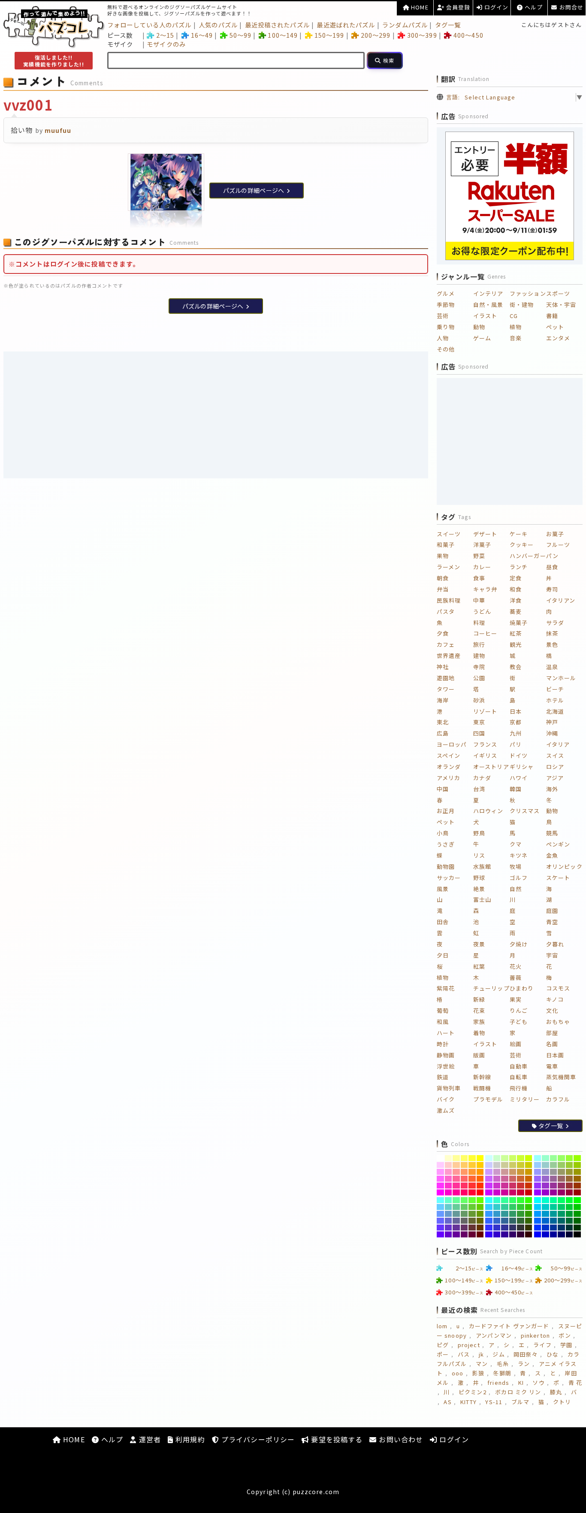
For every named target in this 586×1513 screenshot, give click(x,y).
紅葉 (479, 966)
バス (464, 1354)
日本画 (555, 1055)
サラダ (555, 622)
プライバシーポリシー (257, 1439)
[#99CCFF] (537, 1165)
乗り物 (446, 327)
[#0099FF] (537, 1214)
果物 (443, 556)
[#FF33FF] (440, 1186)
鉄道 (443, 1077)
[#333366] (513, 1228)
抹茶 (552, 633)
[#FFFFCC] (448, 1158)
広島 (443, 733)
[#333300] (528, 1228)
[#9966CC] (545, 1179)
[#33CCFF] (488, 1207)
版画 (479, 1055)
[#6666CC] (448, 1221)
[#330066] (513, 1234)
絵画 (516, 1044)
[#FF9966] (464, 1172)
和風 (443, 1022)
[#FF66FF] (440, 1179)
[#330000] (528, 1234)
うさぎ (446, 844)
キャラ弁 (485, 589)
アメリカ (448, 778)
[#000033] (569, 1234)
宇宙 (552, 955)
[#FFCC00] (480, 1165)
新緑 (479, 999)
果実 (516, 999)
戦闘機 (482, 1088)
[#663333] (472, 1228)
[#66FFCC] (448, 1200)
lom (442, 1326)
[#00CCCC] (545, 1207)
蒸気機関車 (561, 1077)
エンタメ (558, 338)
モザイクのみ (166, 43)
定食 (516, 578)
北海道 (555, 711)
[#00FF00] (577, 1200)
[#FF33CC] (448, 1186)
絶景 (479, 889)
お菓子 (555, 534)
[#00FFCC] (545, 1200)
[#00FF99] (553, 1200)
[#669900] (480, 1214)
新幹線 (482, 1077)
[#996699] (553, 1179)
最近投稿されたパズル (277, 24)
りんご (519, 1010)
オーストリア (491, 767)
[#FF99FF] (440, 1172)
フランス (485, 744)
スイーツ (449, 534)
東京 (479, 722)
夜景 (479, 944)
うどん (482, 611)
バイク (446, 1099)
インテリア (488, 293)
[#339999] (504, 1214)
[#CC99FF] (488, 1172)
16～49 (202, 34)
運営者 (148, 1439)
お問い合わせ (400, 1439)
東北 (443, 722)
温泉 (552, 667)
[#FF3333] (472, 1186)
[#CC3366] (513, 1186)
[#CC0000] (528, 1192)
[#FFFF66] (464, 1158)
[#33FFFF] (488, 1200)
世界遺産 (449, 655)
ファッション (528, 293)
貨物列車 (449, 1088)
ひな (553, 1354)
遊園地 (446, 678)
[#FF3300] (480, 1186)
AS (447, 1402)
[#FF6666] (464, 1179)
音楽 (516, 338)
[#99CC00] (577, 1165)
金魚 (552, 855)
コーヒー (485, 633)
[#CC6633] (520, 1179)
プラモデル (488, 1099)
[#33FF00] (528, 1200)
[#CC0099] (504, 1192)
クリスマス (525, 811)
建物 (479, 655)
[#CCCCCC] (497, 1165)
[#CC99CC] (497, 1172)
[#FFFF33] (472, 1158)
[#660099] (456, 1234)
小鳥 (443, 833)
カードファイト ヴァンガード (509, 1326)
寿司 (552, 589)
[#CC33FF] (488, 1186)
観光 (516, 644)
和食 (516, 589)
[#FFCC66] (464, 1165)
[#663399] (456, 1228)
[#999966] (561, 1172)
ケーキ (519, 534)
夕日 (443, 955)
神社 (443, 667)
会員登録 (457, 7)
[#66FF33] (472, 1200)
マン (482, 1364)
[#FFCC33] (472, 1165)
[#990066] (561, 1192)
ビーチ (555, 689)
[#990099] (553, 1192)
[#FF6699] (456, 1179)
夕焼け (519, 944)
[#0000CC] (545, 1234)
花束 (479, 1010)
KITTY (468, 1402)
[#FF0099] (456, 1192)
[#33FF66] (513, 1200)
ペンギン (558, 844)
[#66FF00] (480, 1200)
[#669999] (456, 1214)
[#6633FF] (440, 1228)
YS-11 (493, 1402)
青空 (552, 922)
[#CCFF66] (513, 1158)
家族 (479, 1022)
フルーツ (558, 544)
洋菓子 (482, 544)
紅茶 (516, 633)
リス (479, 855)
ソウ (538, 1382)
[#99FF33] (569, 1158)
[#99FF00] (577, 1158)
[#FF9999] (456, 1172)
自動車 (519, 1066)
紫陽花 (446, 988)
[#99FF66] (561, 1158)
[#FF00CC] (448, 1192)
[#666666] (464, 1221)
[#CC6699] (504, 1179)
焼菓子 (519, 622)
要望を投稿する (335, 1439)
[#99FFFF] (537, 1158)
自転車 (519, 1077)
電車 (552, 1066)
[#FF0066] (464, 1192)
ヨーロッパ (452, 744)
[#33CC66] (513, 1207)
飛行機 (519, 1088)
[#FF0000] (480, 1192)
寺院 (479, 667)
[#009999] (553, 1214)
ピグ (443, 1345)
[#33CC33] (520, 1207)
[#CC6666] (513, 1179)
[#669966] (464, 1214)
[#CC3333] (520, 1186)
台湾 (479, 789)
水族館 (482, 866)
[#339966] (513, 1214)
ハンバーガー (528, 556)
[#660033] (472, 1234)
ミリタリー (525, 1099)
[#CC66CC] (497, 1179)
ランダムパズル (405, 24)
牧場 (516, 866)
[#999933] (569, 1172)
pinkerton (535, 1335)
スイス (555, 755)
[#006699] (553, 1221)
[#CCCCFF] (488, 1165)
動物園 (446, 866)
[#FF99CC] (448, 1172)
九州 (516, 733)
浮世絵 (446, 1066)
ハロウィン (488, 811)
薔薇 (516, 977)
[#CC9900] (528, 1172)
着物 (479, 1033)
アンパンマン (494, 1335)
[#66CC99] (456, 1207)
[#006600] (577, 1221)
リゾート (485, 711)
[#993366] (561, 1186)
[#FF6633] (472, 1179)
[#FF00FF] (440, 1192)
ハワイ (519, 778)
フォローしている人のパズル (149, 24)
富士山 (482, 899)
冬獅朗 (502, 1373)
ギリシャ (522, 767)
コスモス (558, 988)
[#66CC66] (464, 1207)
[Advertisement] (216, 415)
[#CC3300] (528, 1186)
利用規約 (189, 1439)
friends (498, 1382)
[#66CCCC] (448, 1207)
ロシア (555, 767)
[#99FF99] (553, 1158)
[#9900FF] (537, 1192)
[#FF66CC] (448, 1179)
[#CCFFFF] (488, 1158)
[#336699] (504, 1221)
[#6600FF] (440, 1234)
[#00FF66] (561, 1200)
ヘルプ (533, 7)
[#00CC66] (561, 1207)
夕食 (443, 633)
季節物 (446, 304)
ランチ (519, 567)
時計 (443, 1044)
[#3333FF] (488, 1228)
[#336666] (513, 1221)
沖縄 (552, 733)
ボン (565, 1335)
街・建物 (522, 304)
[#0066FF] (537, 1221)
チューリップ (491, 988)
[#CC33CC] (497, 1186)
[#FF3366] (464, 1186)
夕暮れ (555, 944)
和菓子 (446, 544)
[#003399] (553, 1228)
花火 (516, 966)
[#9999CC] (545, 1172)
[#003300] (577, 1228)
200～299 (375, 34)
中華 (479, 600)
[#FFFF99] (456, 1158)
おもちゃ (558, 1022)
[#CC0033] (520, 1192)
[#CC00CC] (497, 1192)
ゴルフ (519, 878)
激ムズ (446, 1110)
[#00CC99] (553, 1207)
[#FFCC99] (456, 1165)
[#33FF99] (504, 1200)
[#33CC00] (528, 1207)
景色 (552, 644)
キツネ (519, 855)
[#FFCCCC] (448, 1165)
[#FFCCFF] (440, 1165)
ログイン (496, 7)
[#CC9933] (520, 1172)
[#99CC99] (553, 1165)
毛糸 (503, 1364)
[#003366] (561, 1228)
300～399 (422, 34)
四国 (479, 733)
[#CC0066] (513, 1192)
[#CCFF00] (528, 1158)
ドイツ (519, 755)
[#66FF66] (464, 1200)
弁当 (443, 589)
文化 (552, 1010)
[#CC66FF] (488, 1179)
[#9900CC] (545, 1192)
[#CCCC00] (528, 1165)
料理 (479, 622)
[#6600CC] (448, 1234)
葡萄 (443, 1010)
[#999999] (553, 1172)
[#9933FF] (537, 1186)
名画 (552, 1044)
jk (481, 1354)
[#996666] (561, 1179)
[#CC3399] (504, 1186)
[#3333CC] (497, 1228)
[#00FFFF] (537, 1200)
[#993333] (569, 1186)
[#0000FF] (537, 1234)
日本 (516, 711)
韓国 (516, 789)
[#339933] (520, 1214)
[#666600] (480, 1221)
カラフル (558, 1099)
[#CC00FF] (488, 1192)
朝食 (443, 578)
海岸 (443, 700)
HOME (419, 7)
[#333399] (504, 1228)
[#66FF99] (456, 1200)
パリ (516, 744)
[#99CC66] (561, 1165)
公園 (479, 678)
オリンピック (564, 866)
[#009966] (561, 1214)
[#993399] (553, 1186)
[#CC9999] (504, 1172)
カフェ (446, 644)
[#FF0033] (472, 1192)
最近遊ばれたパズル (346, 24)
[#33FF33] (520, 1200)
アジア (555, 778)
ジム (498, 1354)
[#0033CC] (545, 1228)
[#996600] (577, 1179)
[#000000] (577, 1234)
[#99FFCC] (545, 1158)
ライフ (542, 1345)
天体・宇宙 (561, 304)
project (469, 1345)
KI (521, 1382)
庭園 (552, 911)
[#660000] (480, 1234)
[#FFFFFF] (440, 1158)
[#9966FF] (537, 1179)
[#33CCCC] (497, 1207)
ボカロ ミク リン (518, 1392)
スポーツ (558, 293)
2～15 (165, 34)
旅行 (479, 644)
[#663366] (464, 1228)
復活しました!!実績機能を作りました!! (53, 61)
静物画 (446, 1055)
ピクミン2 (472, 1392)
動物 (479, 327)
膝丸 (556, 1392)
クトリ (562, 1402)
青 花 (575, 1382)
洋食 (516, 600)
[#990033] (569, 1192)
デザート (485, 534)
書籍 (552, 316)
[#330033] (520, 1234)
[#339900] (528, 1214)
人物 (443, 338)
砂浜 (479, 700)
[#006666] (561, 1221)
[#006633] (569, 1221)
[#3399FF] (488, 1214)
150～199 (329, 34)
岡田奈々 (526, 1354)
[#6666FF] (440, 1221)
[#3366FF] (488, 1221)
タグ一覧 (448, 24)
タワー (446, 689)
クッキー (522, 544)
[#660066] (464, 1234)
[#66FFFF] (440, 1200)
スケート (558, 878)
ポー (443, 1354)
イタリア (558, 744)
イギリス (485, 755)
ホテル (555, 700)
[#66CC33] (472, 1207)
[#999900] (577, 1172)
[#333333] (520, 1228)
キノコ (555, 999)
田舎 (443, 922)
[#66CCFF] (440, 1207)
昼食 (552, 567)
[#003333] (569, 1228)
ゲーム (482, 338)
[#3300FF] (488, 1234)
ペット (555, 327)
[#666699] (456, 1221)
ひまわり (522, 988)
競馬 (552, 833)
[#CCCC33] (520, 1165)
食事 (479, 578)
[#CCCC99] (504, 1165)
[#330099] (504, 1234)
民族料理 (449, 600)
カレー (482, 567)
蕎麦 (516, 611)
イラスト (485, 316)
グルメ (446, 293)
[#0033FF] (537, 1228)
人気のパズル (218, 24)
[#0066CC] (545, 1221)
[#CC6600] (528, 1179)
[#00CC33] (569, 1207)
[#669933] (472, 1214)
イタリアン (561, 600)
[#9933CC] (545, 1186)
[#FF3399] (456, 1186)
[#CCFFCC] (497, 1158)
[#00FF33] (569, 1200)
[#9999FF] (537, 1172)
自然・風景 (488, 304)
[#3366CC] (497, 1221)
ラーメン (448, 567)
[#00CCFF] (537, 1207)
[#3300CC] (497, 1234)
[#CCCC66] (513, 1165)
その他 (446, 349)
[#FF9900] (480, 1172)
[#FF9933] (472, 1172)
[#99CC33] (569, 1165)
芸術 (443, 316)
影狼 (478, 1373)
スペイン (448, 755)
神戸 (552, 722)
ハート (446, 1033)
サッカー (449, 878)
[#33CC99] (504, 1207)
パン (552, 556)
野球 (479, 878)
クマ (516, 844)
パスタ (446, 611)
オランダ (449, 767)
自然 (516, 889)
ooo (457, 1373)
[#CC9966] (513, 1172)
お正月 (446, 811)
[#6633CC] (448, 1228)
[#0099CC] (545, 1214)
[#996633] (569, 1179)
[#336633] (520, 1221)
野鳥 (479, 833)
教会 (516, 667)
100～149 (283, 34)
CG (514, 316)
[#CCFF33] (520, 1158)
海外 (552, 789)
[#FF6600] (480, 1179)
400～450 (468, 34)
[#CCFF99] (504, 1158)
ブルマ (520, 1402)
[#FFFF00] (480, 1158)
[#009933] (569, 1214)
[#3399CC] (497, 1214)
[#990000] (577, 1192)
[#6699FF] (440, 1214)
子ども (519, 1022)
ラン (524, 1364)
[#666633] (472, 1221)
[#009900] (577, 1214)
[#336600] (528, 1221)
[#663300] (480, 1228)
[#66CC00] (480, 1207)
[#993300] (577, 1186)
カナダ (482, 778)
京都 (516, 722)
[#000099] (553, 1234)
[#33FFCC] (497, 1200)
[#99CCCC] (545, 1165)
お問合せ (570, 7)
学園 (566, 1345)
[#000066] (561, 1234)
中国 (443, 789)
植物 (516, 327)
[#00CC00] (577, 1207)
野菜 (479, 556)
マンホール (561, 678)
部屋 (552, 1033)
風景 (443, 889)
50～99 (240, 34)
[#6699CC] (448, 1214)
